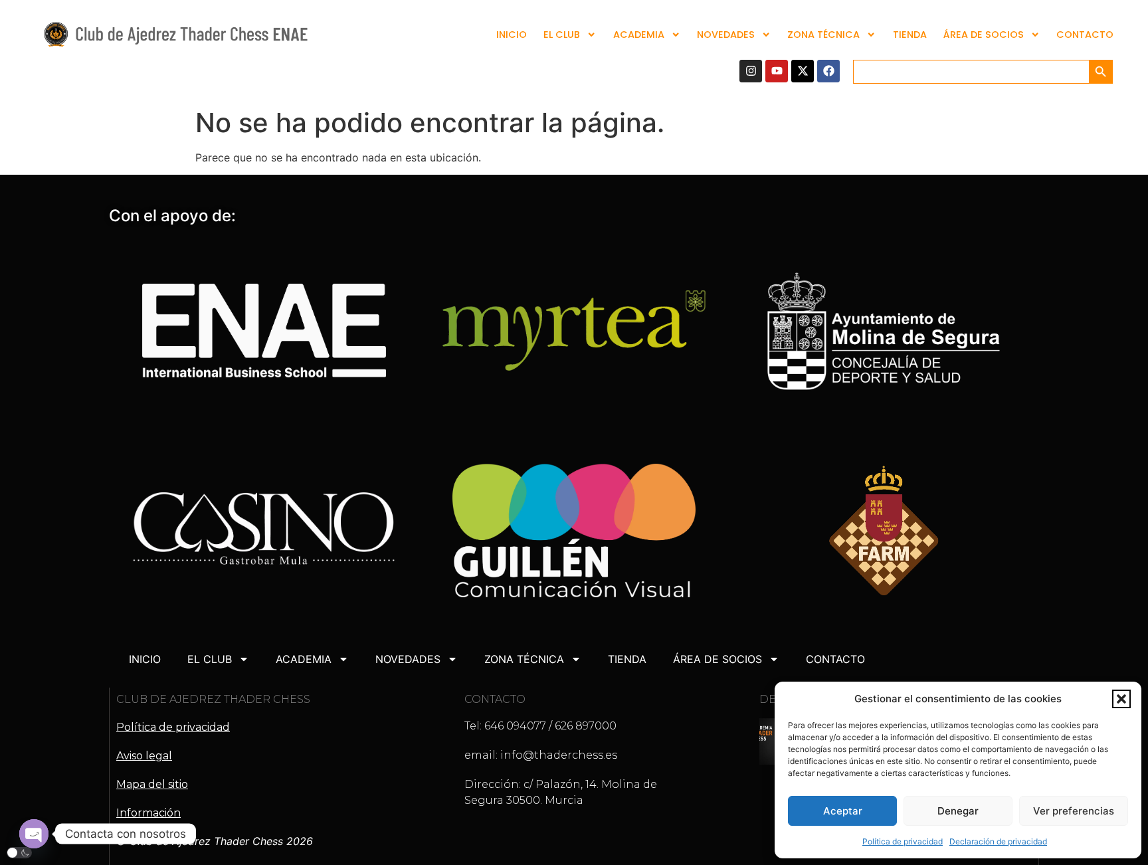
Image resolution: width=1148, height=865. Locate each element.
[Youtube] (776, 71)
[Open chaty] (33, 833)
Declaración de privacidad (998, 841)
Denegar (958, 811)
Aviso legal (144, 755)
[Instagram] (750, 71)
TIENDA (910, 34)
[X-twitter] (802, 71)
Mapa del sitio (152, 784)
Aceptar (842, 811)
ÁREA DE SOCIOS (983, 34)
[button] (1121, 699)
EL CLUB (561, 34)
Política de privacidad (902, 841)
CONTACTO (1084, 34)
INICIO (511, 34)
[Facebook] (828, 71)
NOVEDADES (726, 34)
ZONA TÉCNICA (823, 34)
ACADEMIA (638, 34)
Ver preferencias (1073, 811)
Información (148, 813)
